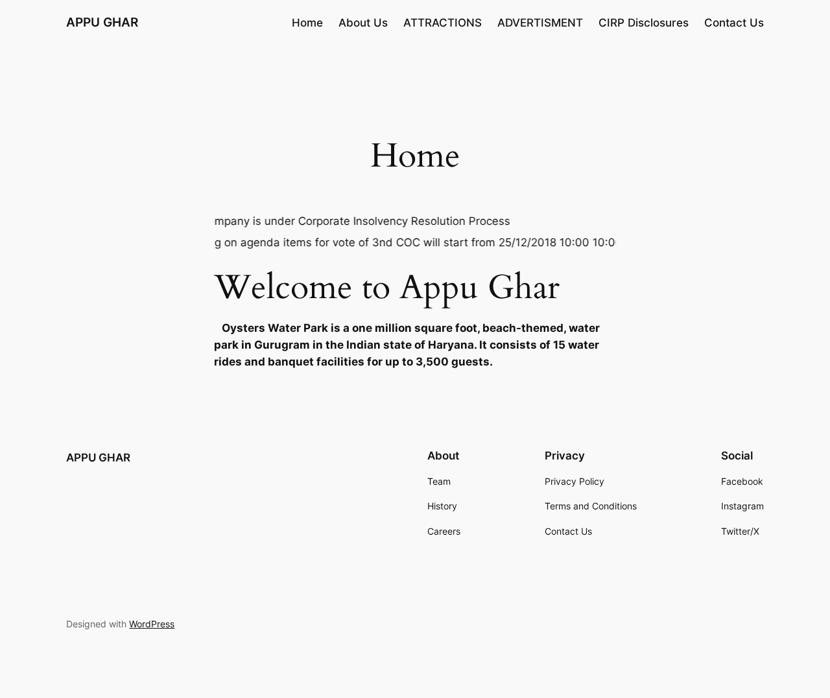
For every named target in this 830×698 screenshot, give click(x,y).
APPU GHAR (102, 22)
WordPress (151, 623)
